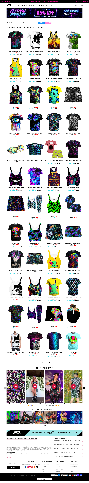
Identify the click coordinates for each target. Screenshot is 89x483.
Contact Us (44, 468)
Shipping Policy (45, 464)
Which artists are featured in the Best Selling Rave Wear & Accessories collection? (67, 441)
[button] (76, 5)
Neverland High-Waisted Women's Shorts (35, 271)
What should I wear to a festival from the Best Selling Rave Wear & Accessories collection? (66, 449)
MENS (41, 22)
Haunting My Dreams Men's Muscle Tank (15, 353)
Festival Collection (74, 464)
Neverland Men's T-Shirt (54, 133)
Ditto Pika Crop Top (54, 270)
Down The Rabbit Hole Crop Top (16, 187)
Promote (58, 466)
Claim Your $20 (59, 469)
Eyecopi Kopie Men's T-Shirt (16, 133)
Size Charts (44, 466)
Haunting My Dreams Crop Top (15, 297)
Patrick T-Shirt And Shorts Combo (54, 160)
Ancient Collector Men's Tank (54, 187)
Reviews (58, 464)
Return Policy (45, 469)
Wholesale (58, 471)
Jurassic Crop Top (35, 243)
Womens (31, 5)
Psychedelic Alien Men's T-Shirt (73, 270)
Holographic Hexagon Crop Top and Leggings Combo (35, 215)
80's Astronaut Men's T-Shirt (16, 270)
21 (49, 362)
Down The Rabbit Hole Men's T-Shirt (73, 160)
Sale (50, 5)
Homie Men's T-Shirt (35, 78)
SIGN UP (13, 467)
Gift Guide (72, 468)
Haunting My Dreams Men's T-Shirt (34, 51)
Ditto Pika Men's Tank (15, 78)
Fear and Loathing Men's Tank (54, 51)
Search (43, 471)
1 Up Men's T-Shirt (73, 352)
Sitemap (8, 475)
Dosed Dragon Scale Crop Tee (34, 160)
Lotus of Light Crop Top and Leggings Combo (35, 326)
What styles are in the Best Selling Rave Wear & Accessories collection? (66, 445)
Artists (71, 469)
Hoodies (71, 471)
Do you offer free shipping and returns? (64, 456)
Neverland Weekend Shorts (54, 243)
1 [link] (35, 362)
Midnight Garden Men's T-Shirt (34, 133)
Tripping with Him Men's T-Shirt (54, 78)
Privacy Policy (12, 475)
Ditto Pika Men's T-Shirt (54, 297)
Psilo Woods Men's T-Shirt (15, 51)
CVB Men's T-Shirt (15, 243)
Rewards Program (60, 468)
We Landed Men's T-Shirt (35, 352)
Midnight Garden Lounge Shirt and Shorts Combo (73, 215)
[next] (84, 388)
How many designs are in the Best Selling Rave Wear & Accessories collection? (66, 453)
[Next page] (53, 362)
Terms (17, 475)
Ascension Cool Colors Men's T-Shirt (54, 353)
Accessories (41, 5)
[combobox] (44, 479)
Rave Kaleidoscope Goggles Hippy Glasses (15, 161)
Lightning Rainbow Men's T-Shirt (73, 78)
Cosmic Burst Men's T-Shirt (35, 187)
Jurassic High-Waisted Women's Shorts (73, 244)
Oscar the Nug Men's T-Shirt (73, 51)
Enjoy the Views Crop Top (35, 297)
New (17, 5)
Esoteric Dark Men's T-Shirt (73, 133)
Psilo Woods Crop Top (73, 187)
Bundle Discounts (73, 466)
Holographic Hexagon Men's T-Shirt (73, 297)
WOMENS (48, 22)
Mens (23, 5)
